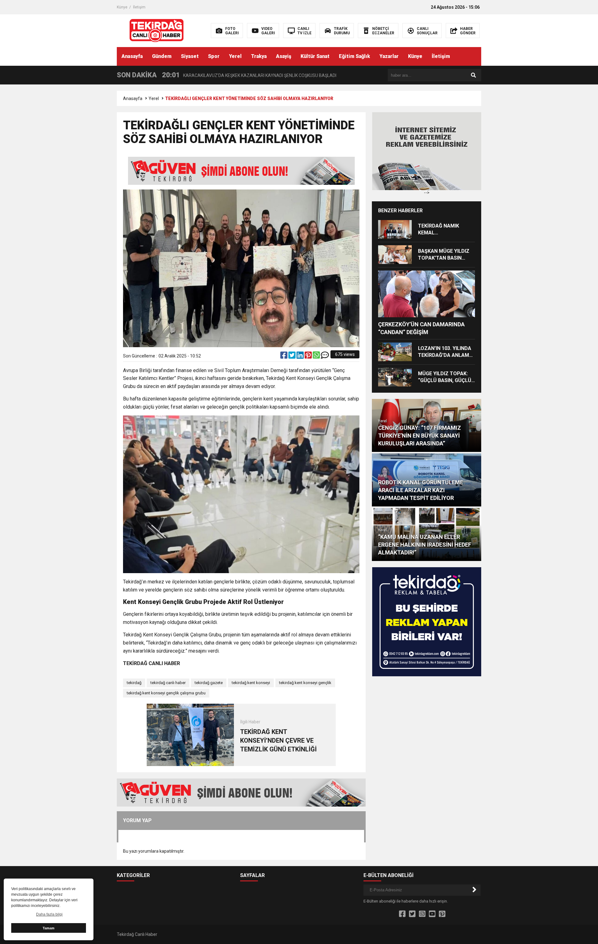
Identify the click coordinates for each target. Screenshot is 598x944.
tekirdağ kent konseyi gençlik (305, 682)
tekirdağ (134, 682)
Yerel (235, 56)
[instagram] (422, 914)
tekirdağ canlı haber (168, 682)
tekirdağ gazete (209, 682)
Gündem (162, 56)
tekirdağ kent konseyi (251, 682)
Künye (122, 7)
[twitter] (292, 356)
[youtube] (432, 914)
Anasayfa (132, 56)
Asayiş (283, 56)
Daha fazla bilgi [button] (49, 914)
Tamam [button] (49, 928)
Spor (214, 56)
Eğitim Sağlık (354, 56)
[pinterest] (309, 356)
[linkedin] (301, 356)
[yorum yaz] (325, 356)
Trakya (259, 56)
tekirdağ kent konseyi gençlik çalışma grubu (166, 693)
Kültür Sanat (315, 56)
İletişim (139, 7)
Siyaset (190, 56)
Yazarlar (389, 56)
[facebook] (284, 356)
